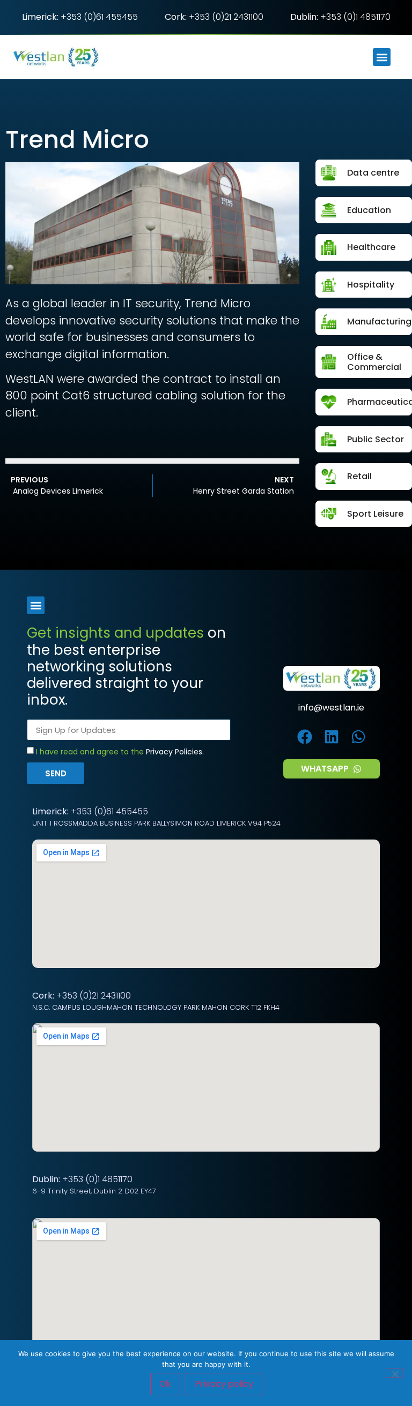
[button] (382, 57)
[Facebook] (305, 737)
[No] (395, 1373)
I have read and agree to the (120, 752)
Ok (165, 1384)
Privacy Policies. (175, 752)
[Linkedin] (331, 737)
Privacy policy (224, 1384)
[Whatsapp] (358, 737)
